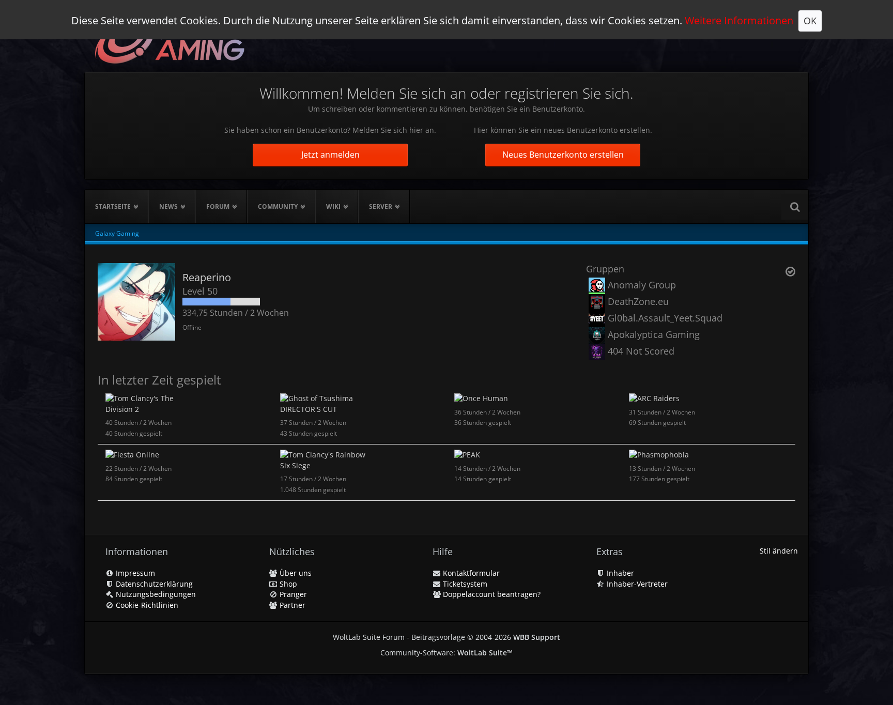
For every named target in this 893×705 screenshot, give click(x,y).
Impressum (134, 573)
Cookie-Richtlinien (146, 605)
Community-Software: (446, 652)
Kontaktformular (470, 573)
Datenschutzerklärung (153, 584)
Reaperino (206, 277)
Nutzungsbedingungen (155, 594)
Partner (291, 605)
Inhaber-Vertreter (636, 584)
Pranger (292, 594)
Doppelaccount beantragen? (491, 594)
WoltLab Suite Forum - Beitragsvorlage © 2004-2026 (446, 637)
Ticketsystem (464, 584)
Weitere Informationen (739, 20)
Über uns (295, 573)
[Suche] (794, 207)
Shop (287, 584)
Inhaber (619, 573)
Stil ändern (779, 551)
